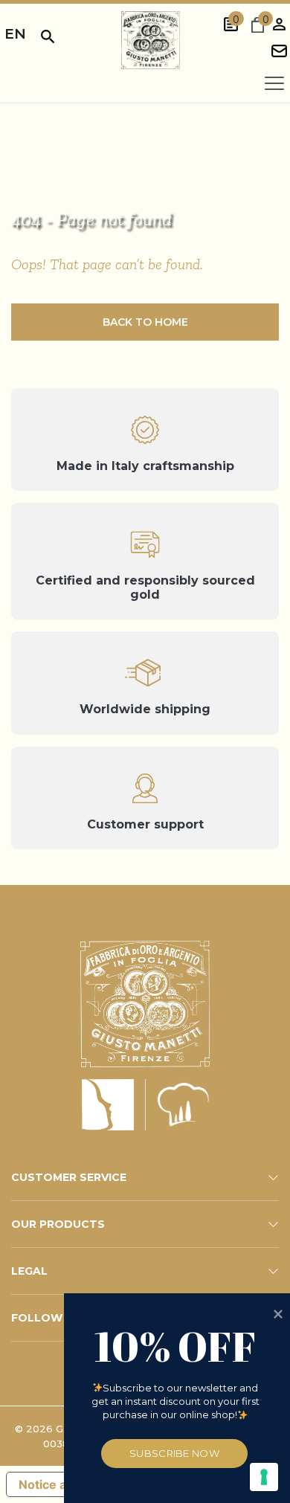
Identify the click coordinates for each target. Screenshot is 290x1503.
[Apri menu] (274, 83)
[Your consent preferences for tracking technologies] (264, 1477)
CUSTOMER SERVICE (68, 1177)
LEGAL (29, 1271)
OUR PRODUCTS (58, 1224)
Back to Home (145, 322)
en (15, 33)
